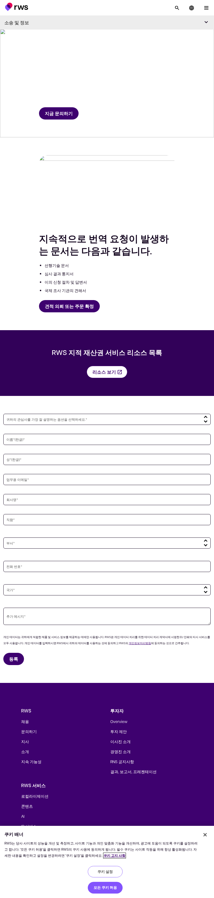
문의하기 (29, 731)
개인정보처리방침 (140, 643)
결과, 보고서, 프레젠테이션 (133, 771)
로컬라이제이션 (34, 796)
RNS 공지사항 (122, 761)
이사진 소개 (120, 741)
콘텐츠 (27, 806)
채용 (25, 721)
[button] (16, 7)
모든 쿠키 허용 (105, 887)
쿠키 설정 (105, 871)
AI (23, 816)
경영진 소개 (120, 751)
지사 (25, 741)
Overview (118, 721)
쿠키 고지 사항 (114, 855)
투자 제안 (118, 731)
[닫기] (205, 835)
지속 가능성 (31, 761)
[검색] (177, 8)
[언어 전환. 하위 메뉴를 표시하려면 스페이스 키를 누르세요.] (191, 8)
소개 (25, 751)
